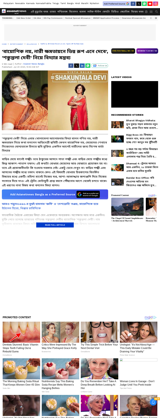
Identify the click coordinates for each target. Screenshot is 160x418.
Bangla (70, 3)
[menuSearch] (156, 11)
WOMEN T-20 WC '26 (147, 51)
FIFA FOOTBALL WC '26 (123, 51)
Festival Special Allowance (77, 18)
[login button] (147, 12)
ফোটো (106, 11)
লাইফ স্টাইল (94, 11)
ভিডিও (115, 11)
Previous (151, 18)
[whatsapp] (144, 4)
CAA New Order (23, 18)
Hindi (77, 3)
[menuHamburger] (151, 12)
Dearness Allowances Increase (136, 18)
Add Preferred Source (114, 4)
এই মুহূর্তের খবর (39, 11)
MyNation (94, 3)
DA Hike (37, 18)
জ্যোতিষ (125, 11)
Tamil (63, 3)
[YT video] (150, 4)
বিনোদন (73, 11)
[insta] (155, 4)
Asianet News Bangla (33, 64)
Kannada (30, 3)
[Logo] (15, 11)
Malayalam (8, 3)
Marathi (84, 3)
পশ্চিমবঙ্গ (62, 11)
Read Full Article (55, 225)
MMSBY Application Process (106, 18)
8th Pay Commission (53, 18)
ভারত (53, 11)
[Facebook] (133, 4)
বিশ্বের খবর (137, 11)
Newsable (20, 3)
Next (155, 18)
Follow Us (102, 66)
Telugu (55, 3)
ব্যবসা (82, 11)
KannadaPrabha (43, 3)
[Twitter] (138, 4)
